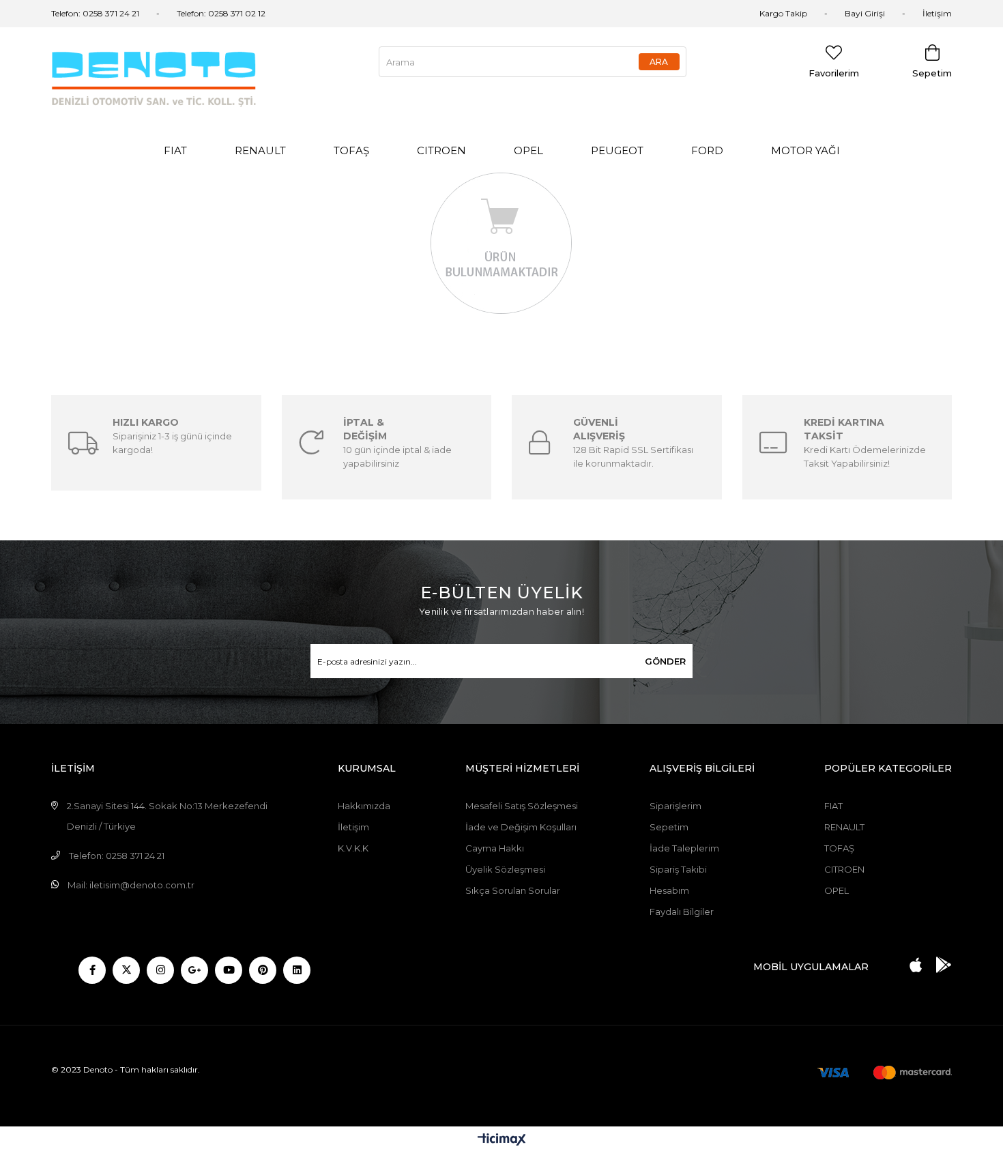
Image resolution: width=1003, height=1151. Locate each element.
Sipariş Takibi (678, 869)
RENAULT (260, 150)
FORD (707, 150)
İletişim (937, 13)
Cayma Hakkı (494, 848)
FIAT (175, 150)
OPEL (528, 150)
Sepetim (669, 826)
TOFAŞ (351, 150)
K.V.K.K (353, 848)
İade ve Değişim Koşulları (521, 826)
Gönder (665, 661)
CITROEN (441, 150)
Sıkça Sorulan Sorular (512, 890)
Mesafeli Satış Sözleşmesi (521, 805)
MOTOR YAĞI (805, 150)
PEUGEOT (617, 150)
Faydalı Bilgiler (682, 911)
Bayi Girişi (865, 13)
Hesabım (669, 890)
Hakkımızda (364, 805)
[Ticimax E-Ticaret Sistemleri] (502, 1140)
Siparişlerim (675, 805)
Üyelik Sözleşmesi (505, 869)
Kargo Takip (783, 13)
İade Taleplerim (684, 848)
